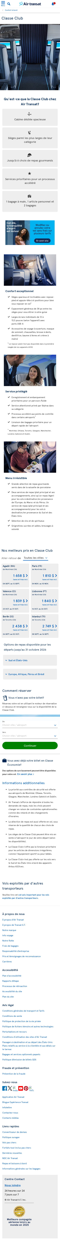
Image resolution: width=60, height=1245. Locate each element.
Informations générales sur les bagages (21, 1168)
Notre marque (9, 930)
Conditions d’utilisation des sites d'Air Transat (24, 1036)
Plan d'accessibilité (11, 975)
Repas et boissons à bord (14, 1163)
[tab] (30, 660)
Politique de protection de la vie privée (21, 1021)
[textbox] (30, 724)
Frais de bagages (10, 945)
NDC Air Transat (10, 1158)
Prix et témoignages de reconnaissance (21, 956)
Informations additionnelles (23, 782)
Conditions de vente (12, 1015)
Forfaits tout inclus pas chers (16, 1147)
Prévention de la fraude (13, 1073)
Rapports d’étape (10, 980)
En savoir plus (24, 774)
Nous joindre (13, 1185)
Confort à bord (11, 10)
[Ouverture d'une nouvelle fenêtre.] (4, 1089)
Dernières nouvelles (12, 1152)
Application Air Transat (13, 1096)
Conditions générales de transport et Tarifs (23, 1010)
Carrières (7, 961)
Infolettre (7, 1107)
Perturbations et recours (14, 1031)
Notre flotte (8, 940)
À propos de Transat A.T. (14, 924)
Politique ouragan (11, 1137)
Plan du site (8, 996)
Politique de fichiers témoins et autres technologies (27, 1026)
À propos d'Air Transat (13, 919)
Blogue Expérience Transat (15, 1102)
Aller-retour (9, 558)
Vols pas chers (9, 1142)
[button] (30, 745)
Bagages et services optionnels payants (21, 1054)
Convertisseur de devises (14, 1132)
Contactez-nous (10, 1112)
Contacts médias (10, 1117)
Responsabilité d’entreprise (15, 951)
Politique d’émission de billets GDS (19, 1059)
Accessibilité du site (12, 991)
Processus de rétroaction (14, 986)
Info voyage (7, 935)
